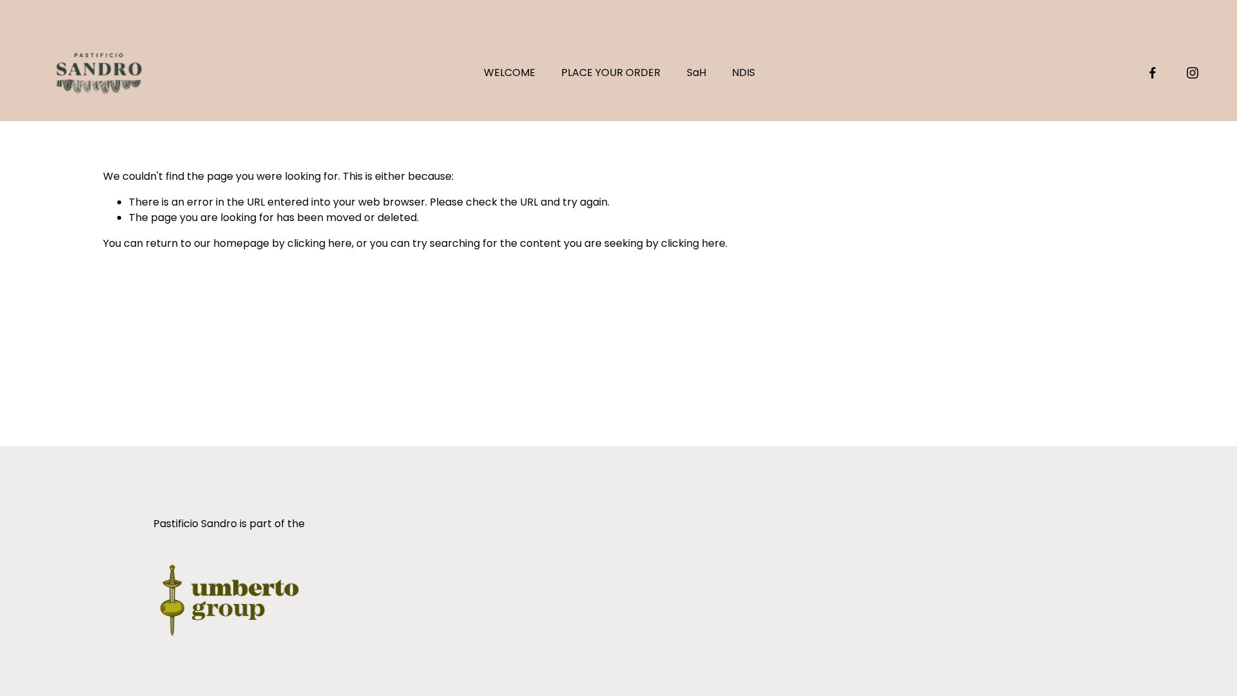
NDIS (743, 72)
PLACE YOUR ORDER (610, 72)
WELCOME (509, 72)
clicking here (319, 243)
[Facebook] (1153, 73)
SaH (696, 72)
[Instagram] (1192, 73)
